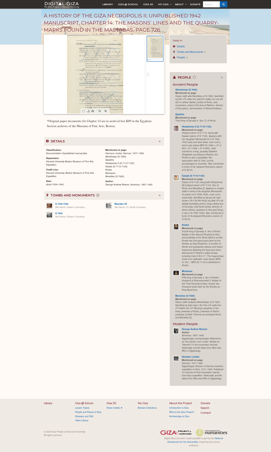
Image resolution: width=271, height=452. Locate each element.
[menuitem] (107, 4)
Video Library (81, 420)
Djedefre (179, 114)
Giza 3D (148, 4)
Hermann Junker (190, 356)
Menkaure (187, 271)
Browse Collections (147, 407)
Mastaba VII (120, 203)
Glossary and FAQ (84, 416)
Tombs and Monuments (190, 52)
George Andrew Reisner (194, 329)
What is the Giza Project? (181, 412)
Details (180, 46)
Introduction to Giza (179, 407)
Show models (113, 407)
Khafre (185, 224)
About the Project (180, 403)
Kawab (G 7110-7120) (193, 175)
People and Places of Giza (88, 412)
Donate (195, 4)
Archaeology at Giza (179, 416)
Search (205, 407)
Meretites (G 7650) (185, 295)
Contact (206, 412)
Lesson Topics (82, 407)
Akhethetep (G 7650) (186, 89)
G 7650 (59, 213)
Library (107, 4)
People (181, 57)
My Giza (163, 4)
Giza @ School (128, 4)
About (179, 4)
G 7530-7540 (61, 203)
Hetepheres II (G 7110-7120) (196, 126)
